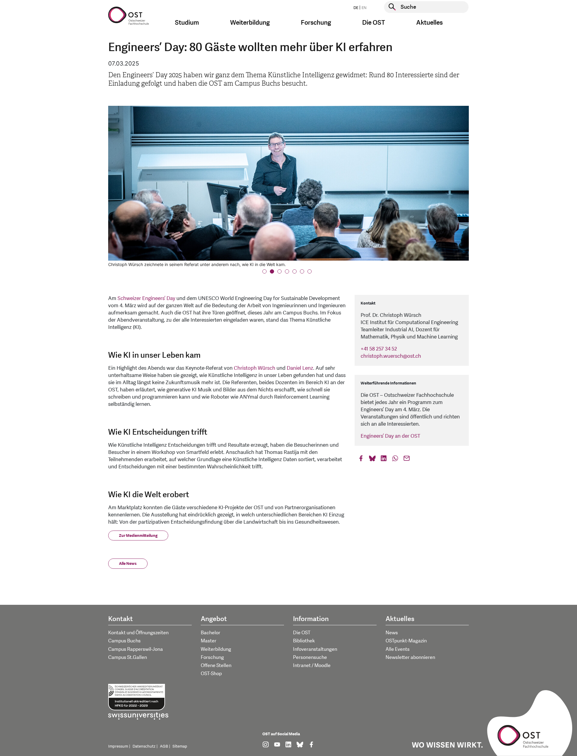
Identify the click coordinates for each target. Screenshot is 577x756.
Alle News (128, 563)
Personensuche (310, 657)
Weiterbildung (216, 649)
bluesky (372, 460)
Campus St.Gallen (127, 657)
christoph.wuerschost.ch (391, 356)
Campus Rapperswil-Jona (135, 649)
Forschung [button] (316, 22)
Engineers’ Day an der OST (390, 436)
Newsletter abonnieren (410, 657)
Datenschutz (144, 746)
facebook (361, 460)
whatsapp (395, 460)
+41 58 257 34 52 (379, 348)
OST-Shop (211, 673)
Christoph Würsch (254, 368)
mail (406, 460)
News (392, 632)
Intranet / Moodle (312, 665)
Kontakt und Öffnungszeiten (138, 632)
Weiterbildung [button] (250, 22)
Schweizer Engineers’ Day (146, 298)
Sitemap (179, 746)
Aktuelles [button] (429, 22)
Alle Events (398, 649)
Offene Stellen (216, 665)
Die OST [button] (373, 22)
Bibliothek (304, 641)
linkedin (383, 460)
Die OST (301, 632)
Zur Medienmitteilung (138, 535)
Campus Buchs (124, 641)
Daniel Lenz (300, 368)
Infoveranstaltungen (315, 649)
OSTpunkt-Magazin (406, 641)
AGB (164, 746)
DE (355, 8)
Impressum (118, 746)
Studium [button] (187, 22)
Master (208, 641)
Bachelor (210, 632)
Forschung (212, 657)
